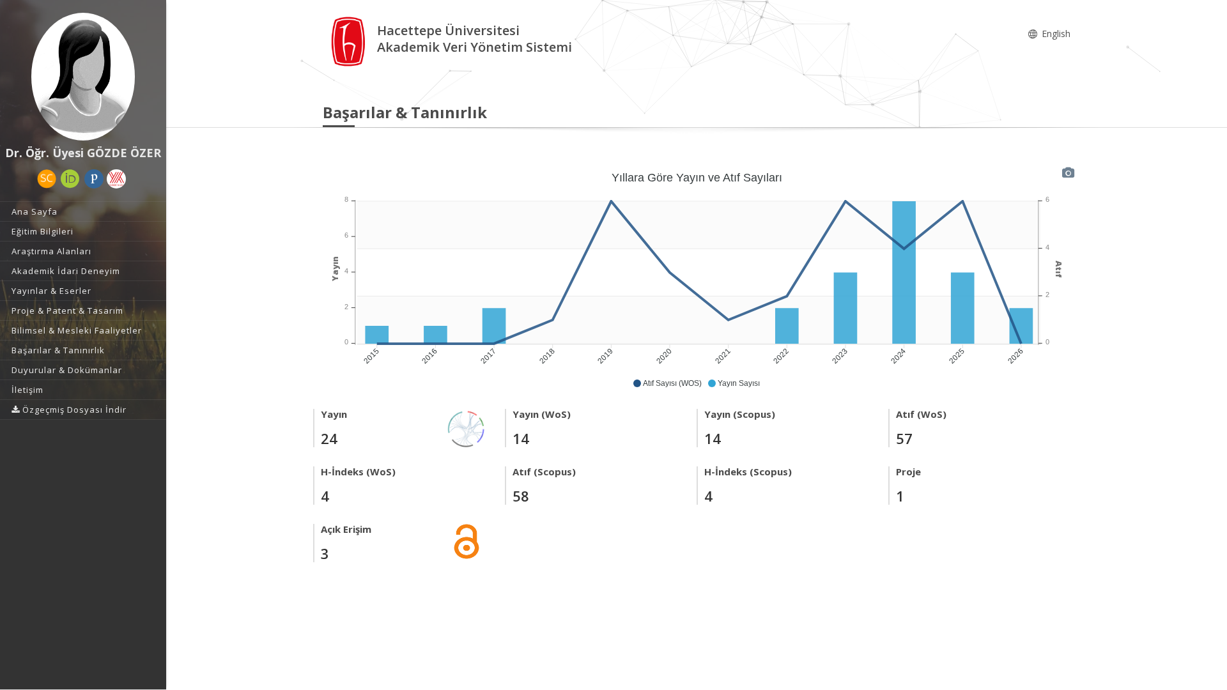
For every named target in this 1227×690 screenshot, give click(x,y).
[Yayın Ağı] (466, 428)
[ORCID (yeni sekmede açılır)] (70, 178)
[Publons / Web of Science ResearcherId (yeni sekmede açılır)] (94, 178)
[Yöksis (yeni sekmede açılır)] (116, 178)
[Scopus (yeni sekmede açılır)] (46, 178)
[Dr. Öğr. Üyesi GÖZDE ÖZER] (83, 77)
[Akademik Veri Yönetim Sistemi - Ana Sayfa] (350, 40)
